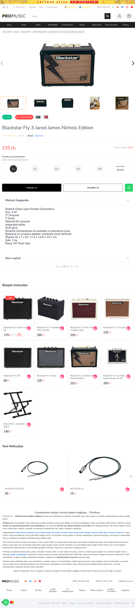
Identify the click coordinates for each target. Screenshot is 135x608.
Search (107, 16)
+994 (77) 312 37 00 (103, 581)
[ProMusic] (13, 16)
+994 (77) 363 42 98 (103, 7)
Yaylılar (82, 590)
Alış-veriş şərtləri (86, 603)
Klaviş (9, 590)
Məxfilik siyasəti (121, 603)
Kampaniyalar (51, 7)
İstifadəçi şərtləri (103, 603)
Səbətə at (31, 187)
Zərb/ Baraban (53, 590)
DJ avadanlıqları (68, 590)
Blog (41, 7)
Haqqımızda (43, 603)
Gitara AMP (25, 32)
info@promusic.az (126, 581)
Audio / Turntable (111, 590)
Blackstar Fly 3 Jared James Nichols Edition (66, 32)
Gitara (16, 32)
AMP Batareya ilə (40, 32)
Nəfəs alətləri (96, 590)
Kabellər (126, 590)
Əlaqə (72, 603)
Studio (38, 590)
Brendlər (32, 7)
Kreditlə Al (93, 187)
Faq (133, 603)
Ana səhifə (7, 32)
